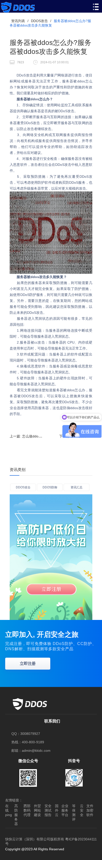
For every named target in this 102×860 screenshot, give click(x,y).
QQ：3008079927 (25, 734)
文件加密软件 (89, 810)
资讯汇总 (76, 487)
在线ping (8, 810)
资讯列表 (18, 21)
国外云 (56, 810)
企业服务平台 (64, 810)
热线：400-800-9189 (27, 742)
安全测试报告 (48, 810)
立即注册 (28, 663)
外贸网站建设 (37, 810)
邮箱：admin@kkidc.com (31, 750)
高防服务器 (16, 815)
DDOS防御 (50, 487)
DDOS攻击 (39, 21)
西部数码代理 (27, 810)
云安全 (81, 810)
